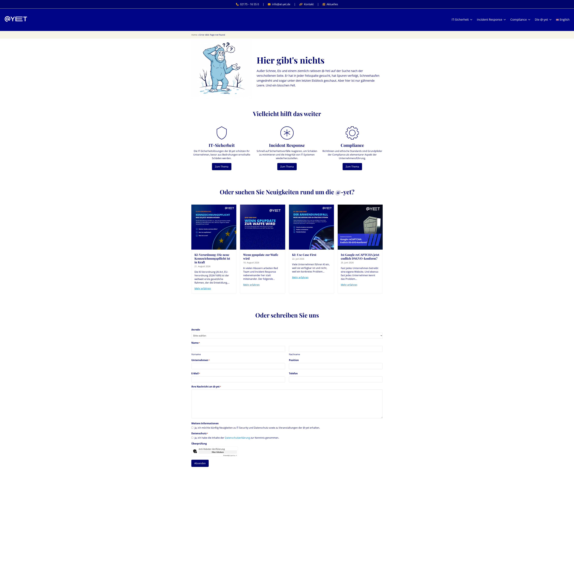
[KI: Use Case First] (311, 227)
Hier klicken (218, 452)
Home (194, 34)
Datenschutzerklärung (237, 437)
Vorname (196, 354)
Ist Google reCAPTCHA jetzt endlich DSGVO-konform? (360, 256)
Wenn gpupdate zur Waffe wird (260, 256)
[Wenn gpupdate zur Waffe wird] (262, 227)
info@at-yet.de (281, 4)
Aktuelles (332, 4)
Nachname (294, 354)
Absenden (200, 463)
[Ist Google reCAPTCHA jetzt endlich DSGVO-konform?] (360, 227)
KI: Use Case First (304, 255)
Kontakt (309, 4)
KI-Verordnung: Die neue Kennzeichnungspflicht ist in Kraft (212, 258)
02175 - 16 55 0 (249, 4)
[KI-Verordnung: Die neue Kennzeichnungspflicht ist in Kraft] (213, 227)
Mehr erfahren (202, 288)
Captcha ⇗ (230, 455)
